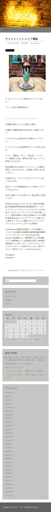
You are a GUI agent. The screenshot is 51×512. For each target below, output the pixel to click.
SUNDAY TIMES (17, 507)
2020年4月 (8, 426)
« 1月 (13, 339)
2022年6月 (8, 418)
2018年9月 (8, 459)
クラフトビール (10, 296)
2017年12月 (9, 484)
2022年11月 (9, 411)
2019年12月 (9, 433)
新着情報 (8, 300)
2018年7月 (8, 466)
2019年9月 (8, 444)
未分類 (25, 43)
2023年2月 (8, 400)
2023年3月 (8, 396)
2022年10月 (9, 415)
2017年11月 (9, 488)
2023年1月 (8, 404)
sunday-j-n (36, 43)
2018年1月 (8, 481)
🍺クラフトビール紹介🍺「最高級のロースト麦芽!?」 (25, 371)
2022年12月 (9, 407)
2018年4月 (8, 473)
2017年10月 (9, 492)
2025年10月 (9, 393)
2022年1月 (8, 422)
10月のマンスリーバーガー (32, 270)
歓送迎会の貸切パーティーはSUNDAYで (19, 364)
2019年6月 (8, 451)
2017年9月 (8, 495)
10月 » (37, 339)
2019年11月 (9, 437)
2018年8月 (8, 462)
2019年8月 (8, 448)
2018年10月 (9, 455)
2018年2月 (8, 477)
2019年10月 (9, 440)
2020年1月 (8, 429)
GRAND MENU (12, 270)
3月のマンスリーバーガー (14, 367)
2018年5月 (8, 470)
